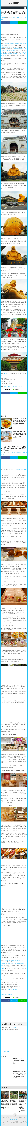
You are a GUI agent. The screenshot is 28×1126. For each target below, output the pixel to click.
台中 (5, 386)
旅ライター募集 (14, 1122)
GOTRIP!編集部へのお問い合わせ (18, 1121)
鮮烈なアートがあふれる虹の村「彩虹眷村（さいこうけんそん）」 (13, 54)
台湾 (13, 386)
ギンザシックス (15, 993)
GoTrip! (5, 373)
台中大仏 (9, 386)
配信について (6, 1124)
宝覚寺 (16, 386)
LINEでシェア (22, 22)
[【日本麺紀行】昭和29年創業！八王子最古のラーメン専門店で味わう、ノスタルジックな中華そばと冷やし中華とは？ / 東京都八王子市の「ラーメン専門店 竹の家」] (23, 1095)
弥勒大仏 (21, 386)
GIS (10, 993)
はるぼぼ (3, 17)
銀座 (6, 994)
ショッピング (13, 452)
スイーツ (22, 993)
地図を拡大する (5, 1051)
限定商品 (10, 994)
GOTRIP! (13, 3)
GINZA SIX (6, 993)
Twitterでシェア (14, 22)
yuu (2, 452)
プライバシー (6, 1122)
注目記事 (17, 17)
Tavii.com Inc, (14, 1119)
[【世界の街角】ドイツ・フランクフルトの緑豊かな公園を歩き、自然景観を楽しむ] (14, 1095)
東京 (20, 452)
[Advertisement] (14, 29)
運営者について (23, 1122)
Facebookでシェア (5, 22)
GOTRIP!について (5, 1121)
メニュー (3, 7)
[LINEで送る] (16, 389)
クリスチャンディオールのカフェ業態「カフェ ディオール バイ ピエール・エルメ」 (13, 963)
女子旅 (17, 452)
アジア (13, 17)
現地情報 (21, 17)
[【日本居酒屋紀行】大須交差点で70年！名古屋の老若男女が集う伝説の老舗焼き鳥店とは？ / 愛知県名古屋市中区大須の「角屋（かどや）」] (5, 1095)
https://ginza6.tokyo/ (13, 989)
